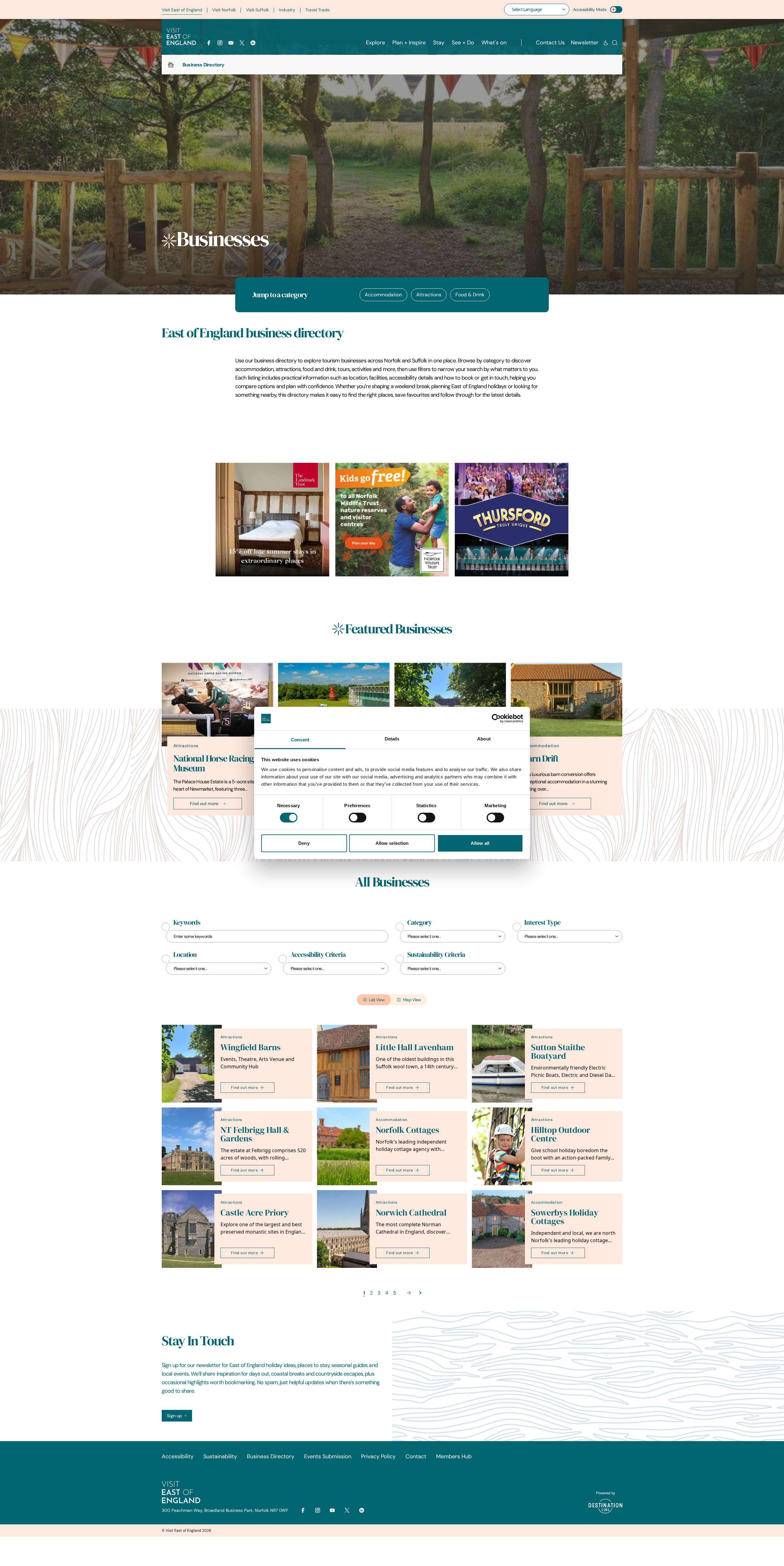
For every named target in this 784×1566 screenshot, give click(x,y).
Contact (415, 1456)
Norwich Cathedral (411, 1213)
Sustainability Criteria (436, 955)
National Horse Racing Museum (213, 763)
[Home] (171, 65)
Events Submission (327, 1456)
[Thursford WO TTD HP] (511, 519)
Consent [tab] (300, 739)
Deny (303, 843)
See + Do (463, 42)
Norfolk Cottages (407, 1130)
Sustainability (220, 1456)
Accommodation (383, 295)
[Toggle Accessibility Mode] (616, 9)
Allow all (480, 843)
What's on (494, 42)
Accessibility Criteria (317, 955)
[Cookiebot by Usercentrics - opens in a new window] (496, 718)
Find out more (204, 803)
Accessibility (178, 1456)
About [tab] (484, 738)
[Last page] (420, 1293)
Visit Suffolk (257, 10)
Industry (287, 10)
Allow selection (392, 843)
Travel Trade (317, 10)
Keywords (186, 923)
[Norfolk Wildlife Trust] (392, 519)
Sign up (174, 1415)
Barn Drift (540, 758)
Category (419, 923)
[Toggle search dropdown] (614, 42)
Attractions (428, 295)
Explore (375, 42)
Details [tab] (392, 738)
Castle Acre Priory (255, 1213)
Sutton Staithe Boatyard (558, 1051)
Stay (438, 42)
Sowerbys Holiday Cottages (564, 1217)
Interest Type (542, 923)
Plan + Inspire (409, 42)
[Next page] (409, 1293)
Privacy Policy (378, 1456)
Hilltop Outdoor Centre (560, 1134)
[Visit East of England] (181, 36)
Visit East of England (182, 10)
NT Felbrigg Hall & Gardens (255, 1134)
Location (185, 955)
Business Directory (270, 1456)
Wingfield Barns (251, 1047)
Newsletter (584, 42)
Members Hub (454, 1456)
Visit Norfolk (224, 10)
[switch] (357, 817)
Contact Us (550, 42)
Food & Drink (469, 295)
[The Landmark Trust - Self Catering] (272, 519)
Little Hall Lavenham (415, 1047)
